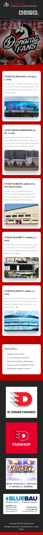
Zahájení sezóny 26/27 (15, 354)
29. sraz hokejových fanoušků (18, 358)
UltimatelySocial (37, 534)
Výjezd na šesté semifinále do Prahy (20, 365)
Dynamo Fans (18, 3)
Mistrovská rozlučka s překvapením (20, 361)
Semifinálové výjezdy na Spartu (19, 369)
